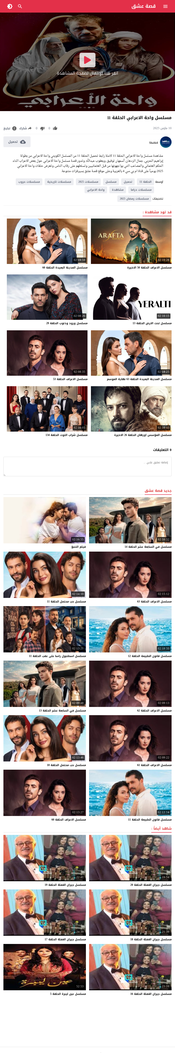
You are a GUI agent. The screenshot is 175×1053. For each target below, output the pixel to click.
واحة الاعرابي (96, 189)
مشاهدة (118, 189)
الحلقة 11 (145, 181)
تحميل (128, 181)
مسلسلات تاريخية (59, 181)
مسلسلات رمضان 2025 (134, 198)
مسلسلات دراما (141, 189)
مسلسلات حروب (29, 181)
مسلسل (111, 181)
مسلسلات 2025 (88, 181)
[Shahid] (166, 147)
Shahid (153, 143)
